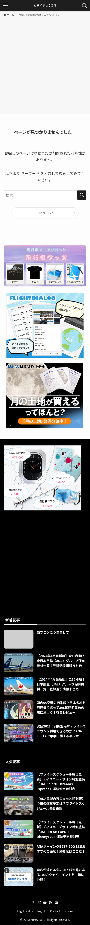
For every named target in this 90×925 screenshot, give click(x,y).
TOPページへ (45, 213)
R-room (68, 911)
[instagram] (39, 903)
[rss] (50, 903)
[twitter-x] (34, 903)
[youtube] (45, 903)
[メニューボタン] (5, 5)
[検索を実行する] (81, 195)
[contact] (56, 903)
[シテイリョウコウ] (45, 5)
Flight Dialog (25, 911)
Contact (55, 911)
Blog (39, 911)
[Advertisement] (45, 64)
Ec (45, 911)
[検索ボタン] (84, 5)
